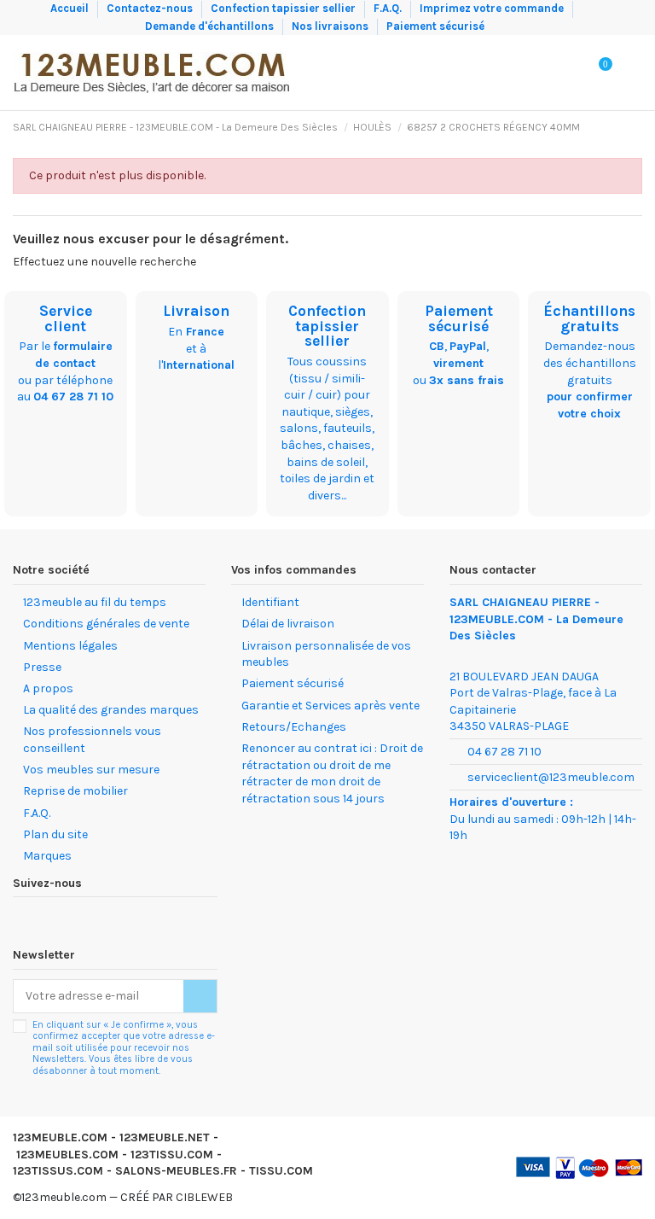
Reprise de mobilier (75, 791)
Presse (42, 667)
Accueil (70, 8)
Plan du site (55, 834)
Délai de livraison (287, 623)
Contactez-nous (151, 8)
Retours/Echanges (293, 727)
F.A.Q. (389, 8)
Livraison (196, 310)
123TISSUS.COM (58, 1171)
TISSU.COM (281, 1171)
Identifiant (270, 602)
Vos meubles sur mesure (91, 769)
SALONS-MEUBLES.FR (176, 1171)
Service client (65, 318)
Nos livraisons (331, 26)
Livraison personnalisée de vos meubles (326, 654)
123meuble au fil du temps (94, 602)
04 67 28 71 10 (73, 396)
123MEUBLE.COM (60, 1137)
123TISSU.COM (171, 1154)
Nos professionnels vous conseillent (92, 739)
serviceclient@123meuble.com (551, 777)
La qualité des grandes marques (111, 710)
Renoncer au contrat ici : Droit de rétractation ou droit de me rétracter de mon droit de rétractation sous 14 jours (332, 773)
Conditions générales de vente (106, 623)
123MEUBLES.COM (67, 1154)
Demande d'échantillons (210, 26)
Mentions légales (70, 646)
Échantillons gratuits (589, 318)
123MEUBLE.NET (164, 1137)
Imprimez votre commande (493, 8)
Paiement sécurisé (435, 26)
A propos (48, 688)
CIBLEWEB (204, 1197)
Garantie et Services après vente (330, 705)
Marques (47, 856)
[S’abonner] (200, 996)
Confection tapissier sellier (284, 8)
